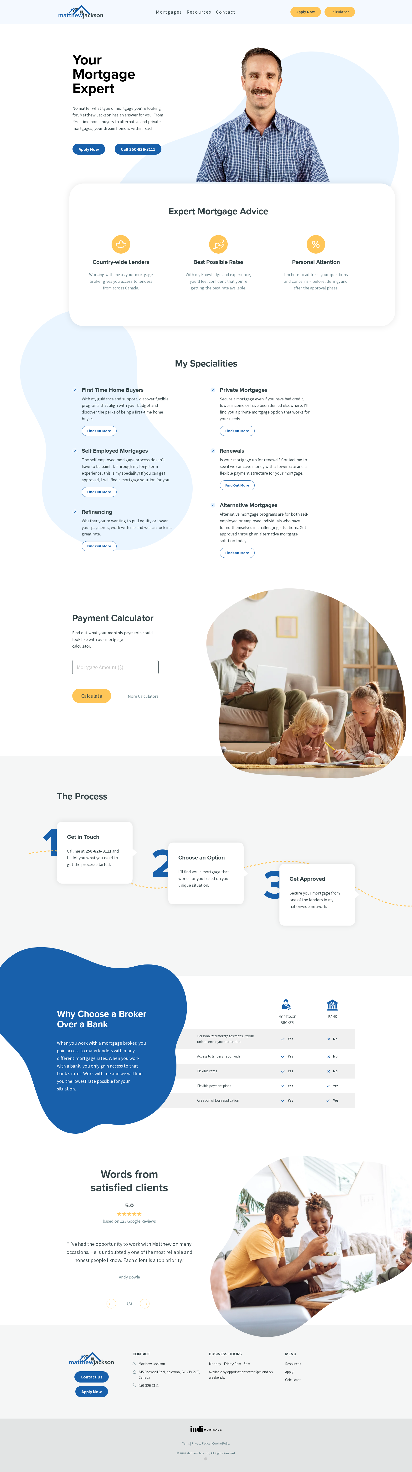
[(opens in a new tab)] (206, 1429)
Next (144, 1303)
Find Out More (99, 430)
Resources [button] (199, 12)
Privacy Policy (201, 1443)
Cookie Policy (221, 1443)
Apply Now (305, 12)
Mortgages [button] (169, 12)
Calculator (339, 12)
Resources (293, 1363)
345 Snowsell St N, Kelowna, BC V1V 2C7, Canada (169, 1374)
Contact (226, 12)
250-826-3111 (98, 851)
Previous (111, 1303)
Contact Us (92, 1377)
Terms (186, 1443)
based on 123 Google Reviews (129, 1221)
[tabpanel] (129, 1260)
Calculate (91, 695)
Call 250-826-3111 (138, 149)
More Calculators (143, 696)
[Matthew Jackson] (81, 12)
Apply (289, 1371)
